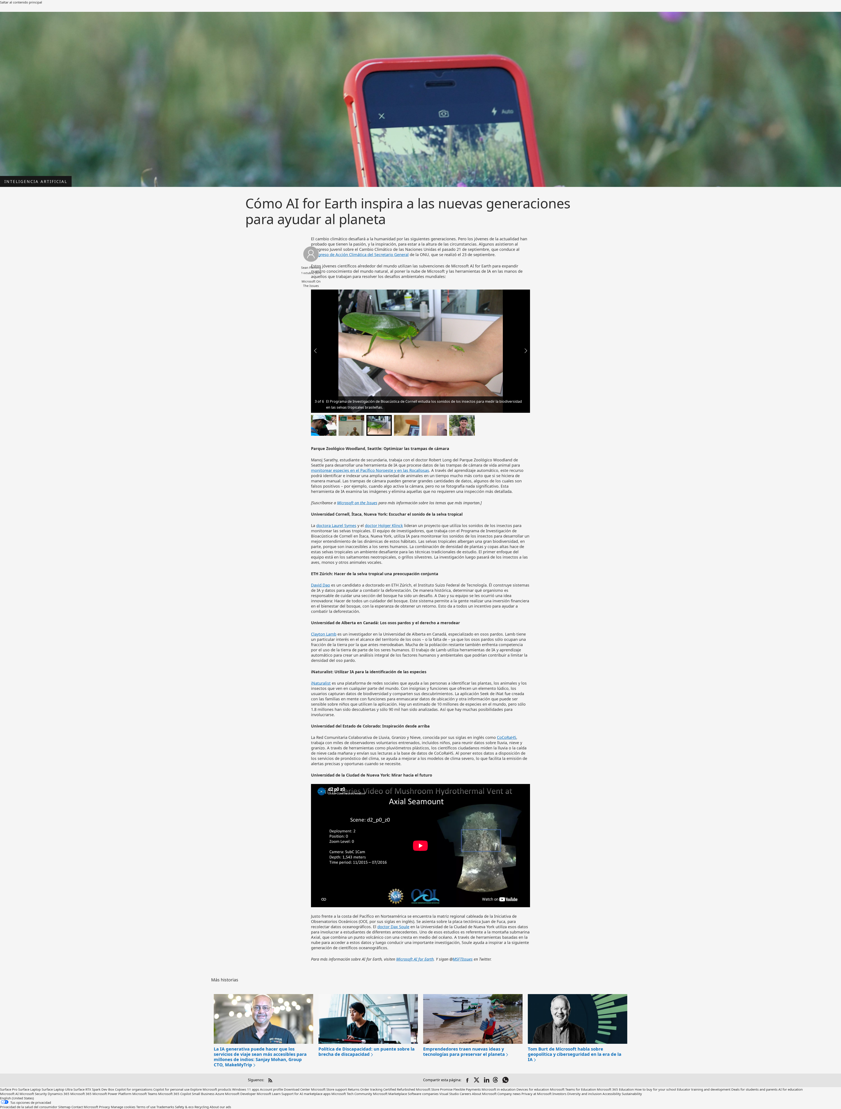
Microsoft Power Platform (111, 1093)
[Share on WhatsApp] (505, 1080)
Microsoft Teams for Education (573, 1089)
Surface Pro (8, 1089)
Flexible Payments (467, 1089)
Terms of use (145, 1107)
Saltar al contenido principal (21, 2)
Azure (219, 1093)
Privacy (105, 1107)
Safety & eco (184, 1107)
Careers (465, 1093)
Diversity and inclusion (584, 1093)
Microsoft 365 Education (615, 1089)
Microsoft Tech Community (351, 1093)
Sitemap (64, 1107)
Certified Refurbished (399, 1089)
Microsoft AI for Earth (415, 959)
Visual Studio (449, 1093)
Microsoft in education (499, 1089)
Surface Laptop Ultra (57, 1089)
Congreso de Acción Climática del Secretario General (360, 254)
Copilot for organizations (133, 1089)
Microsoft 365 (81, 1093)
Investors (559, 1093)
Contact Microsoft (84, 1107)
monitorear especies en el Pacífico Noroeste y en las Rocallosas (370, 470)
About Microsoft (484, 1093)
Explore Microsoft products (210, 1089)
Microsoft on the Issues (357, 502)
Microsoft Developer (240, 1093)
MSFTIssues (463, 959)
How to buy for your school (655, 1089)
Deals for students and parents (754, 1089)
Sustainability (632, 1093)
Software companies (423, 1093)
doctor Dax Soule (393, 926)
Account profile (271, 1089)
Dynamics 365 (58, 1093)
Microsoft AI (9, 1093)
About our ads (220, 1107)
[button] (525, 350)
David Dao (320, 585)
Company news (509, 1093)
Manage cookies (123, 1107)
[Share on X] (477, 1080)
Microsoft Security (33, 1093)
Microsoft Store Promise (434, 1089)
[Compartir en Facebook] (467, 1080)
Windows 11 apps (245, 1089)
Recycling (201, 1107)
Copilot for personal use (171, 1089)
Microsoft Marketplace (390, 1093)
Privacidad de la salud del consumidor (28, 1107)
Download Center (297, 1089)
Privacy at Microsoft (536, 1093)
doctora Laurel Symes (336, 525)
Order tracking (371, 1089)
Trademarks (165, 1107)
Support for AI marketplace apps (305, 1093)
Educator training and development (703, 1089)
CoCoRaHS (506, 737)
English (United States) (17, 1098)
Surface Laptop (29, 1089)
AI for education (790, 1089)
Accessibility (611, 1093)
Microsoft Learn (269, 1093)
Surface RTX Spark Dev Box (93, 1089)
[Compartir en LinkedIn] (486, 1080)
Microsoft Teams (144, 1093)
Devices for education (532, 1089)
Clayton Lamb (323, 634)
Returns (353, 1089)
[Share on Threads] (496, 1080)
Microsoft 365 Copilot (174, 1093)
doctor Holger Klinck (384, 525)
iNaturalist (321, 683)
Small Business (203, 1093)
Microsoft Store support (329, 1089)
